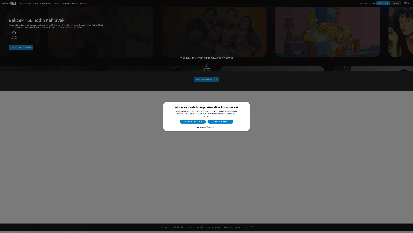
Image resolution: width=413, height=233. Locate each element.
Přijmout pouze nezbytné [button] (193, 122)
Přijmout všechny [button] (220, 122)
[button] (206, 127)
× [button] (247, 104)
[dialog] (206, 116)
